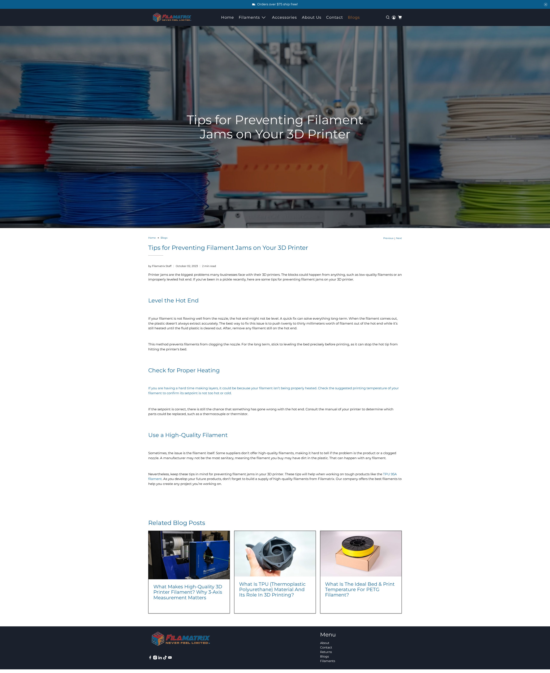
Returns (326, 652)
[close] (546, 4)
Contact (334, 17)
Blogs (354, 17)
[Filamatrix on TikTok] (165, 658)
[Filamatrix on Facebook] (150, 658)
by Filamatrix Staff (159, 266)
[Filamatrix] (172, 17)
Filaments (249, 17)
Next (399, 238)
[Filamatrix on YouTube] (170, 658)
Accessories (284, 17)
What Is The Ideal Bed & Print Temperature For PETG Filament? (360, 589)
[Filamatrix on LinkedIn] (160, 658)
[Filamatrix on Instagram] (155, 658)
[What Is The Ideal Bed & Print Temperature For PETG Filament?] (361, 554)
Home (227, 17)
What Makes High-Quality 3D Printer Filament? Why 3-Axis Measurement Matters (187, 592)
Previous (388, 238)
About (324, 643)
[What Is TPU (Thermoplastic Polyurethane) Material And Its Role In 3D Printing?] (275, 554)
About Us (311, 17)
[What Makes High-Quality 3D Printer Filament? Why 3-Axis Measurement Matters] (189, 555)
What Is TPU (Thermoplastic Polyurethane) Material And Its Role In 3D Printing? (272, 589)
